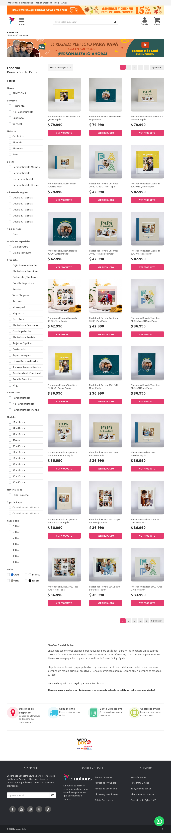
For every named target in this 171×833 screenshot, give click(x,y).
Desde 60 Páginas (22, 203)
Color (10, 569)
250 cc (16, 526)
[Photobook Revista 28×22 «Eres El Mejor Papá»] (147, 564)
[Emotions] (12, 20)
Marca (10, 88)
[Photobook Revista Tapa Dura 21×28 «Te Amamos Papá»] (64, 430)
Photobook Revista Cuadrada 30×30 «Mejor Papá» (62, 319)
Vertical (17, 124)
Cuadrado (18, 118)
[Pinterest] (39, 809)
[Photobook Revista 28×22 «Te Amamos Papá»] (105, 430)
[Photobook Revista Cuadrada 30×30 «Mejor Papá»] (64, 295)
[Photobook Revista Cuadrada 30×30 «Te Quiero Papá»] (147, 161)
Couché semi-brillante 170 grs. (24, 508)
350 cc (16, 562)
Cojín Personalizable (24, 265)
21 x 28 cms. (19, 434)
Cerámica (18, 136)
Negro (36, 580)
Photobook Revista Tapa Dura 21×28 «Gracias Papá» (62, 521)
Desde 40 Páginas (22, 197)
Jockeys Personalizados (26, 367)
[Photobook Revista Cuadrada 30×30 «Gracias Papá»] (147, 228)
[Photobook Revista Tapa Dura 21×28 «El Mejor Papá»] (147, 363)
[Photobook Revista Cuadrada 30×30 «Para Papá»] (105, 295)
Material (11, 131)
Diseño (11, 161)
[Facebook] (12, 809)
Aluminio (17, 148)
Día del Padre (20, 246)
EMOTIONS (19, 93)
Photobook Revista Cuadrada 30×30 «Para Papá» (103, 319)
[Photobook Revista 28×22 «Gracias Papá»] (147, 430)
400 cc (16, 550)
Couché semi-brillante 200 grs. (24, 514)
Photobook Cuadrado (25, 325)
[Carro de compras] (157, 19)
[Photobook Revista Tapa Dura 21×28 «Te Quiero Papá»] (64, 363)
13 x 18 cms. (19, 452)
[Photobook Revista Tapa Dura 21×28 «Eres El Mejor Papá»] (147, 295)
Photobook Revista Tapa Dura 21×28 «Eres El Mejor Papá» (145, 319)
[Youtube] (21, 809)
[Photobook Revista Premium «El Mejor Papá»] (105, 94)
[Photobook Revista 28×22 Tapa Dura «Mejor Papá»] (64, 564)
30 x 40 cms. (19, 482)
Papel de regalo (21, 355)
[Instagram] (30, 809)
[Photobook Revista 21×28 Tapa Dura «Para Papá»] (147, 497)
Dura (15, 234)
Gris (16, 580)
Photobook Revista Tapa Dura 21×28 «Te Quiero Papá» (62, 387)
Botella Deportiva (23, 283)
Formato (12, 100)
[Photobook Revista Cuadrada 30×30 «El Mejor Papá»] (64, 228)
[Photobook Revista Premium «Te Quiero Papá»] (64, 94)
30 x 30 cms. (19, 476)
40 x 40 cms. (19, 446)
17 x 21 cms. (19, 422)
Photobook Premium (25, 271)
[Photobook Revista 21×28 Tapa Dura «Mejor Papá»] (105, 497)
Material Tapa (14, 489)
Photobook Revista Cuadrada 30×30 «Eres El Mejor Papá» (103, 185)
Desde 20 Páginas (22, 215)
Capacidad (13, 520)
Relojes (16, 289)
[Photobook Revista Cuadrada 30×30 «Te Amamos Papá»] (105, 228)
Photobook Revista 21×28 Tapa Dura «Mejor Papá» (104, 521)
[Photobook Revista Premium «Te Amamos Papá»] (147, 94)
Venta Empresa (44, 2)
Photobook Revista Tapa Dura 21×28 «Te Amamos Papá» (62, 454)
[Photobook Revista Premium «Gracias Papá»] (64, 161)
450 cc (16, 544)
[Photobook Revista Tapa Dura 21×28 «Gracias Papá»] (64, 497)
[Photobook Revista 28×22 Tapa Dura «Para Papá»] (105, 564)
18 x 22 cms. (19, 458)
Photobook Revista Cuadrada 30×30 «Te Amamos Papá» (103, 252)
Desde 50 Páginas (22, 221)
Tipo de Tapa (14, 228)
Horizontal (18, 106)
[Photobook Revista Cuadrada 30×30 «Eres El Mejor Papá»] (105, 161)
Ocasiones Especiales (18, 241)
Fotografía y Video (140, 782)
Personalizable (21, 173)
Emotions (77, 777)
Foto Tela (18, 319)
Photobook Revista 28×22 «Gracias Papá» (143, 454)
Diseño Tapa (14, 392)
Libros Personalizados (25, 361)
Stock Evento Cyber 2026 (143, 800)
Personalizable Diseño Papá (24, 185)
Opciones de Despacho (20, 2)
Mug (15, 385)
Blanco (36, 574)
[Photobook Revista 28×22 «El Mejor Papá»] (105, 363)
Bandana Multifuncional (26, 373)
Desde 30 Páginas (22, 209)
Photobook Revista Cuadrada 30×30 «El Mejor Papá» (62, 252)
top (162, 829)
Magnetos (18, 313)
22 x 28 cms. (19, 470)
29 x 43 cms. (19, 428)
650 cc (16, 532)
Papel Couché (20, 495)
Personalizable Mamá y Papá (24, 167)
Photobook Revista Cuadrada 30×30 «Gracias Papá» (145, 252)
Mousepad (18, 307)
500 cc (16, 538)
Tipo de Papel (14, 502)
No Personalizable (23, 179)
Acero (15, 154)
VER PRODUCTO (64, 132)
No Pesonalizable (22, 112)
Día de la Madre (21, 252)
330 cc (16, 556)
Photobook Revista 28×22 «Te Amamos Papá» (103, 454)
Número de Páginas (17, 192)
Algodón (17, 142)
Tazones (17, 301)
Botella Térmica (22, 379)
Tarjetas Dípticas (22, 343)
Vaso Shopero (20, 295)
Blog (56, 2)
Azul (17, 574)
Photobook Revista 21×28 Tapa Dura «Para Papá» (146, 521)
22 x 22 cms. (19, 464)
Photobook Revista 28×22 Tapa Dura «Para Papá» (104, 588)
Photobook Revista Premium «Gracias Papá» (62, 185)
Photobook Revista (23, 337)
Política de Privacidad (105, 782)
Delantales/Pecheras (25, 277)
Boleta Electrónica (104, 800)
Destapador (19, 349)
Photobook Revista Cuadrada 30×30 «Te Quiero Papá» (145, 185)
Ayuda (64, 2)
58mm (16, 440)
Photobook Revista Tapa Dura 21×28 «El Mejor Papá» (145, 387)
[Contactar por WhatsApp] (159, 821)
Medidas (11, 417)
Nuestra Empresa (103, 776)
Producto (12, 259)
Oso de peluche (21, 331)
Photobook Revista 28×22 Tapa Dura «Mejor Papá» (63, 588)
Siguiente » (156, 67)
